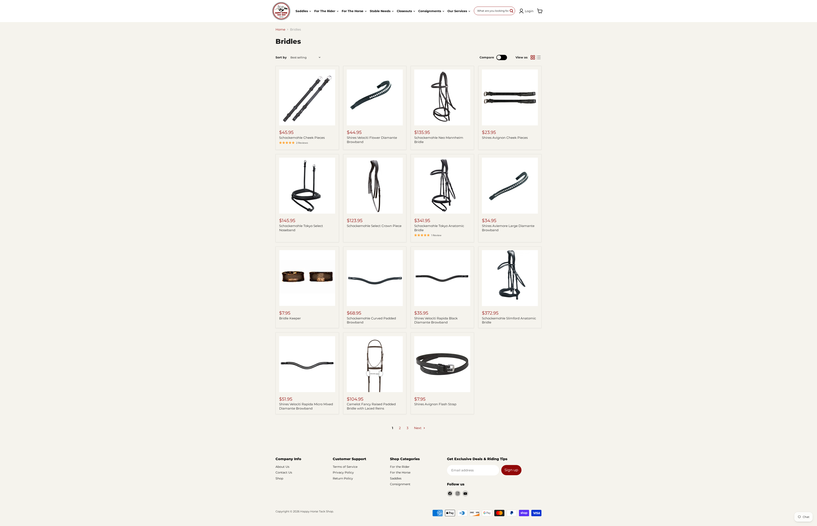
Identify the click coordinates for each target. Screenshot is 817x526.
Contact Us (284, 472)
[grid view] (533, 57)
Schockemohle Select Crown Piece (374, 226)
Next (418, 428)
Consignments (430, 11)
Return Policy (343, 478)
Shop (279, 478)
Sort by (281, 57)
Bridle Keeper (290, 318)
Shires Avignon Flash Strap (435, 404)
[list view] (539, 57)
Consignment (400, 484)
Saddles (302, 11)
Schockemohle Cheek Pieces (302, 138)
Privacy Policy (343, 472)
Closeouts (405, 11)
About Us (282, 467)
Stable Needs (380, 11)
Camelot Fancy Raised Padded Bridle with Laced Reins (371, 406)
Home (280, 29)
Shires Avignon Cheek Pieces (505, 138)
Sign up (511, 470)
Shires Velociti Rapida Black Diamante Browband (436, 320)
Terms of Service (345, 467)
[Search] (511, 10)
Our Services (457, 11)
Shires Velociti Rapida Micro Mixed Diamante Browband (306, 406)
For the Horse (353, 11)
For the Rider (325, 11)
